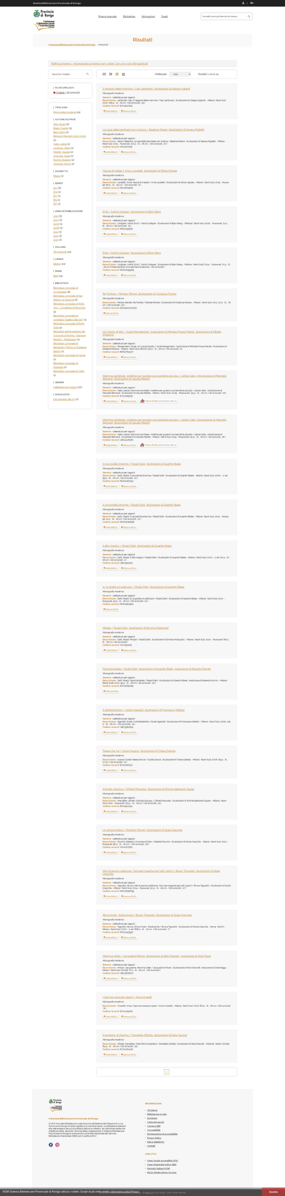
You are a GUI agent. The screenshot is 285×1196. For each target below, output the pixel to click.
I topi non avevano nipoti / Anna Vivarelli (127, 997)
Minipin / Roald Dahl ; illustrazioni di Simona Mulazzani (136, 628)
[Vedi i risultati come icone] (104, 74)
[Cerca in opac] (249, 17)
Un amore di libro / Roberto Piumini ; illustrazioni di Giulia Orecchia (142, 830)
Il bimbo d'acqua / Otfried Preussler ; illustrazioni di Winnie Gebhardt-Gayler (148, 789)
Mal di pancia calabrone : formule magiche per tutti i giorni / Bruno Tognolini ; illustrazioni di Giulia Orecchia (161, 873)
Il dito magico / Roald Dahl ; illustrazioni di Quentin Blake (137, 545)
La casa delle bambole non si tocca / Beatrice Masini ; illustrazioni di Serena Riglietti (153, 129)
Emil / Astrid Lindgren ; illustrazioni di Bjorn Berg (132, 211)
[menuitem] (107, 16)
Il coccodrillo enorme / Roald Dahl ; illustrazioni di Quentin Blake (142, 505)
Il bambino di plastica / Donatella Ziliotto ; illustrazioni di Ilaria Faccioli (145, 1035)
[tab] (142, 64)
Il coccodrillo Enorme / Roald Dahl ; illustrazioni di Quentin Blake (142, 464)
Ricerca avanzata (107, 16)
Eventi (164, 16)
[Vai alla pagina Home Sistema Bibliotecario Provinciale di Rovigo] (43, 20)
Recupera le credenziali (251, 3)
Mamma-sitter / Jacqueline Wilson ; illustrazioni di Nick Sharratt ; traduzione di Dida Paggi (157, 956)
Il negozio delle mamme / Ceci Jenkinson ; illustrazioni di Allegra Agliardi (146, 88)
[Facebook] (51, 1145)
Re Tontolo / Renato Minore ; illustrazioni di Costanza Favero (139, 293)
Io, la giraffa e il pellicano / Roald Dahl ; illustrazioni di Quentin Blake (143, 587)
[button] (110, 111)
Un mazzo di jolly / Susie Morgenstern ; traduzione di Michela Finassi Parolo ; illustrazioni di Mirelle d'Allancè (162, 333)
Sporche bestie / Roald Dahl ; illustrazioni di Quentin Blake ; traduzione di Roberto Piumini (157, 668)
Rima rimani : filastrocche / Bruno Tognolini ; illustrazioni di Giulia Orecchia (147, 915)
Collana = (60, 92)
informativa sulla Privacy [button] (125, 1191)
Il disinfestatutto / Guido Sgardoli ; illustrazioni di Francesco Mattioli (144, 710)
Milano (57, 176)
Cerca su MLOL (129, 111)
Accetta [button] (273, 1191)
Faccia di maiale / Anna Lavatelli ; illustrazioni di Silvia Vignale (140, 170)
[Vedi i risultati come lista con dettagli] (123, 74)
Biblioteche (129, 16)
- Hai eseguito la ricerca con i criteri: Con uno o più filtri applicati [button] (99, 63)
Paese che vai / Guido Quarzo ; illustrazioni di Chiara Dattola (139, 751)
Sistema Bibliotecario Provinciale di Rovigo (72, 44)
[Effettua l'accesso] (243, 3)
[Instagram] (57, 1145)
